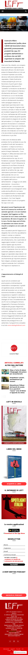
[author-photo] (14, 351)
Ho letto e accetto (13, 559)
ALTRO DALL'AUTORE (14, 365)
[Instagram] (14, 641)
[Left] (14, 4)
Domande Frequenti (16, 650)
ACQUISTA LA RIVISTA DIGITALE (14, 443)
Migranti (6, 22)
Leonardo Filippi (5, 29)
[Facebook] (3, 35)
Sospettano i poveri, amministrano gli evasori (17, 379)
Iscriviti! (14, 565)
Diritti (6, 14)
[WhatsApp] (13, 35)
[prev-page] (2, 396)
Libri (23, 649)
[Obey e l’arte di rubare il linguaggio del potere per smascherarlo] (5, 371)
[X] (8, 35)
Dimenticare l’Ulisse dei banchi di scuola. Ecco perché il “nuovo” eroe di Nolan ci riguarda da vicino (18, 389)
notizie (10, 22)
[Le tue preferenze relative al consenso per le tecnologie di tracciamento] (20, 652)
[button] (2, 11)
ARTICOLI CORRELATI (14, 363)
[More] (18, 35)
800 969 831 (12, 631)
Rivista (18, 22)
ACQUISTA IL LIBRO (14, 484)
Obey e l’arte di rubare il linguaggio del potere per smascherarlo (18, 372)
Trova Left (18, 649)
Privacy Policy (14, 638)
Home (2, 14)
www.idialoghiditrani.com (16, 325)
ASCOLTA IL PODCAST (14, 595)
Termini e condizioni (14, 637)
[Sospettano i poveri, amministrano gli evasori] (5, 379)
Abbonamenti (6, 649)
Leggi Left (13, 649)
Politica (14, 22)
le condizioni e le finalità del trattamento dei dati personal (13, 559)
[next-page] (5, 396)
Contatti (9, 650)
